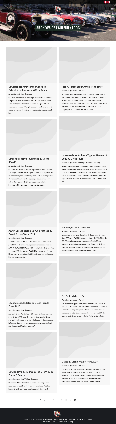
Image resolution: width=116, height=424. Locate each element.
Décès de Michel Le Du (73, 296)
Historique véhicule (85, 163)
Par (28, 94)
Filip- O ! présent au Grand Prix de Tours (82, 86)
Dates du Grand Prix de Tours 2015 (80, 361)
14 (75, 400)
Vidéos (27, 379)
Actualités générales (16, 94)
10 (66, 400)
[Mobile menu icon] (112, 8)
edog (76, 27)
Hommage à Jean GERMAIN (76, 227)
